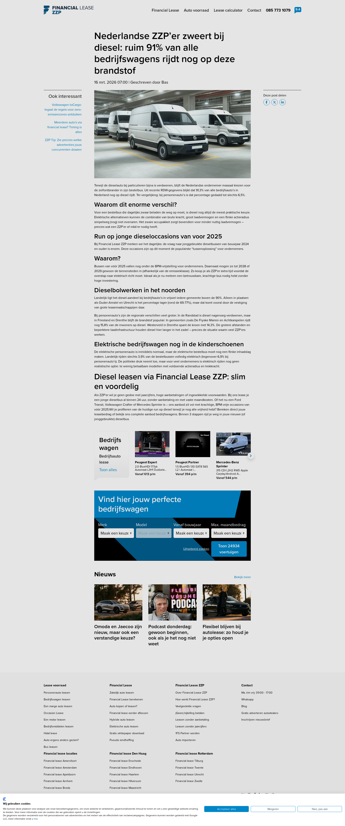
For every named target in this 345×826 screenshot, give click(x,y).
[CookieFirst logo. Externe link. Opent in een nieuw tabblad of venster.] (4, 799)
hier (36, 819)
